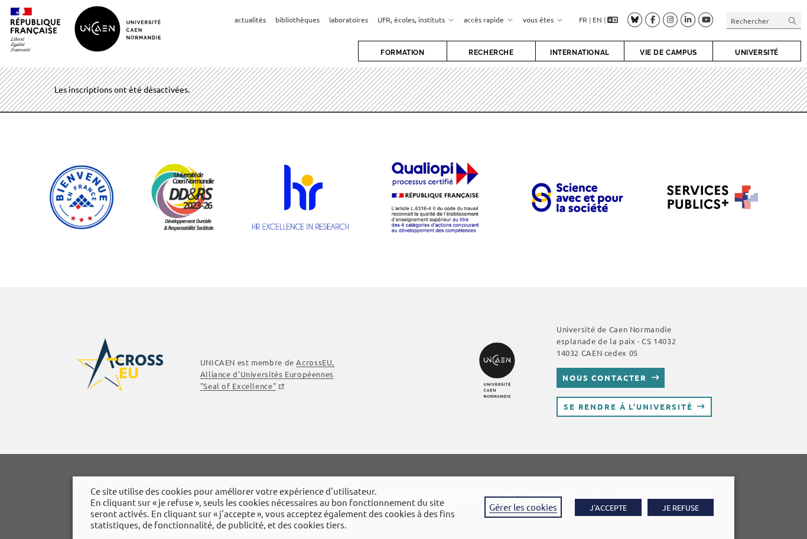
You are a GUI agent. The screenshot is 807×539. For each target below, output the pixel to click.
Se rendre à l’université (628, 406)
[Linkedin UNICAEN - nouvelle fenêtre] (688, 20)
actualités (250, 19)
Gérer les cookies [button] (523, 506)
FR (583, 19)
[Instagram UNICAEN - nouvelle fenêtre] (670, 20)
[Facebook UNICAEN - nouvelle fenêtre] (652, 20)
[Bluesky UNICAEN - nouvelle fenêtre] (634, 19)
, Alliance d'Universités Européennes (267, 374)
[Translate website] (612, 20)
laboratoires (348, 19)
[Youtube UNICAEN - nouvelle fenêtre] (705, 20)
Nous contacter (604, 378)
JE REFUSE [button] (680, 507)
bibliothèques (297, 19)
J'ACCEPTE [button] (608, 507)
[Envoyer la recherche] (793, 20)
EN (597, 19)
